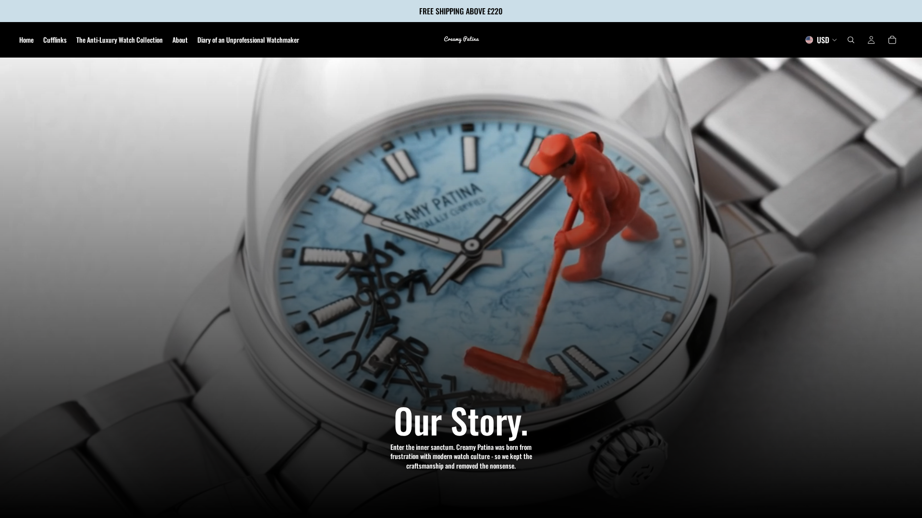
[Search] (850, 39)
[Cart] (892, 39)
